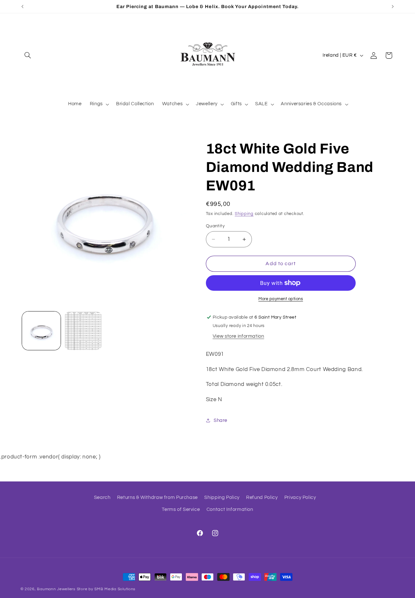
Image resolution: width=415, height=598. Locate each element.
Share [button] (220, 420)
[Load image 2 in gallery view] (83, 330)
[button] (27, 55)
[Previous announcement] (22, 6)
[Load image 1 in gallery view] (41, 330)
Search (102, 497)
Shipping (244, 214)
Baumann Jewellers (56, 589)
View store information (238, 336)
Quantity (215, 226)
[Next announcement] (392, 6)
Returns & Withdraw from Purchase (157, 497)
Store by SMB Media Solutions (106, 589)
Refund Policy (262, 497)
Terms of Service (181, 509)
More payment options (280, 299)
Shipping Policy (221, 497)
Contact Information (230, 509)
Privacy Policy (300, 497)
